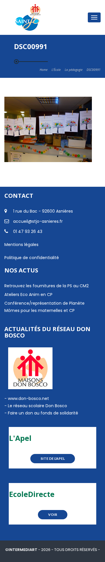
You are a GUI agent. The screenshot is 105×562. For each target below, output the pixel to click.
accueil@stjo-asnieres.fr (38, 221)
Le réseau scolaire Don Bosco (37, 406)
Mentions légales (21, 244)
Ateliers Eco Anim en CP (28, 294)
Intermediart (23, 549)
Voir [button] (52, 514)
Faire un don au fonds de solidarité (43, 413)
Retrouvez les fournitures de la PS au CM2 (46, 286)
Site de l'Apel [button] (53, 458)
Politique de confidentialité (31, 258)
